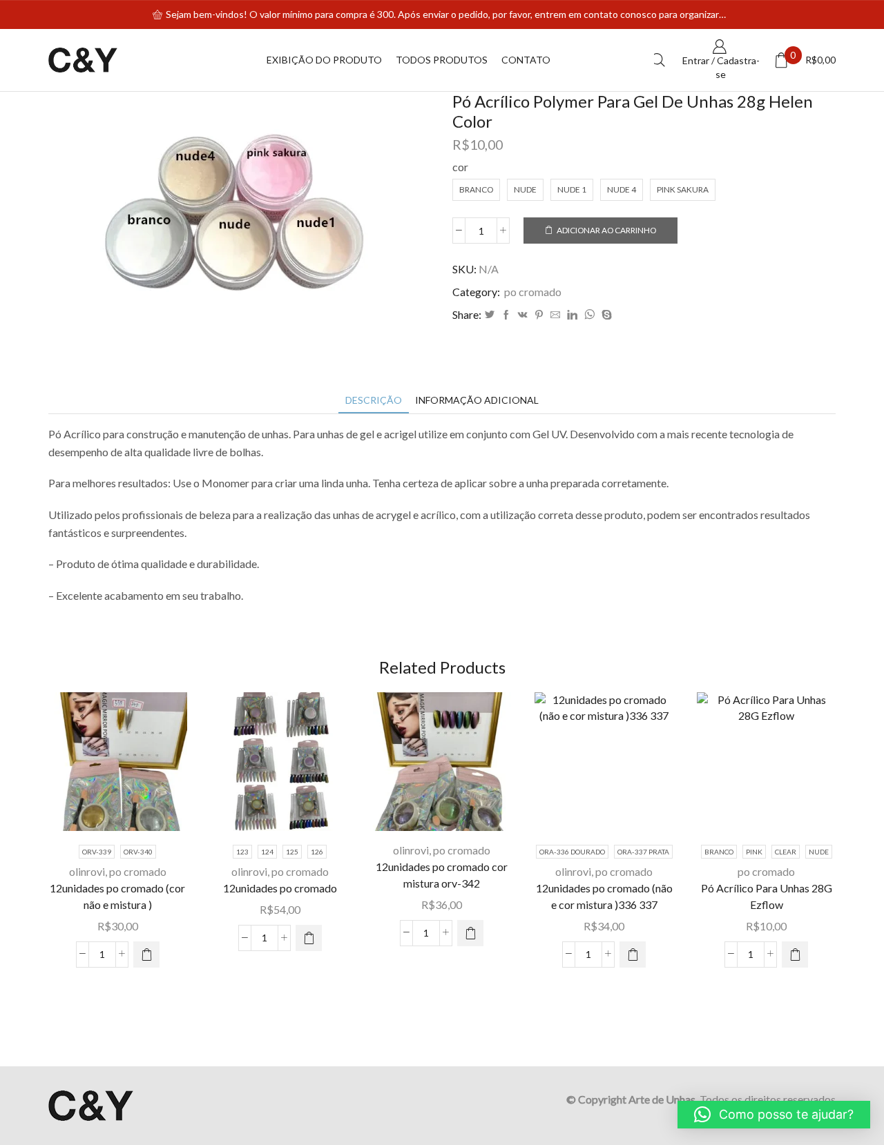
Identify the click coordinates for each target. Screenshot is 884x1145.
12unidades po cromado (280, 887)
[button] (470, 933)
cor (460, 166)
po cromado (532, 291)
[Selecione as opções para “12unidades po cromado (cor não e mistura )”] (146, 954)
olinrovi (87, 871)
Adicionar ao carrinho (606, 230)
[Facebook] (506, 315)
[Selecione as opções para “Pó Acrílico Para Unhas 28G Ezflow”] (795, 954)
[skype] (605, 315)
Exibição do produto (324, 60)
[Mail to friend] (555, 315)
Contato (525, 60)
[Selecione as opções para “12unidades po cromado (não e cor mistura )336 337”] (632, 954)
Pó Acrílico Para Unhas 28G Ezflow (766, 896)
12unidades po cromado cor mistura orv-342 (442, 875)
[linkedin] (572, 315)
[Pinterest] (539, 315)
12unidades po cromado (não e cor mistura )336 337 (604, 896)
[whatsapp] (589, 315)
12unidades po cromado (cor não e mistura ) (117, 896)
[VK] (523, 315)
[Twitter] (489, 315)
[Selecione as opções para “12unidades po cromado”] (309, 938)
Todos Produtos (442, 60)
